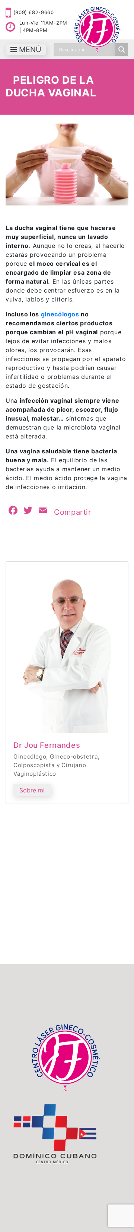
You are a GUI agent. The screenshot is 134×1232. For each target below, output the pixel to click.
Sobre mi (32, 790)
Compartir (72, 512)
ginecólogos (60, 314)
